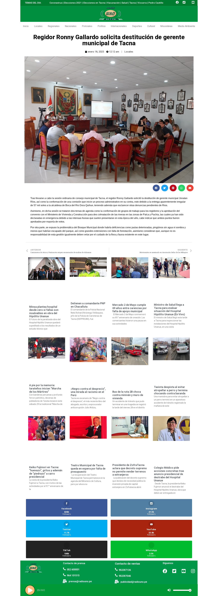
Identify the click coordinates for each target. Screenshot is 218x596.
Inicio (26, 26)
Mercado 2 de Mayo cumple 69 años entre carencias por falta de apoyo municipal (129, 308)
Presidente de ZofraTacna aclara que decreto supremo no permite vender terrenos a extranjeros (129, 469)
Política (101, 26)
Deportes (137, 26)
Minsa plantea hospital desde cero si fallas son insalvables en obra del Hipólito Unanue (43, 311)
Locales (38, 26)
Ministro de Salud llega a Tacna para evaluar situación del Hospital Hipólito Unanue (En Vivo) (169, 309)
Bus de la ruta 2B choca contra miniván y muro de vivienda (127, 395)
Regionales (53, 26)
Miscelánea (166, 26)
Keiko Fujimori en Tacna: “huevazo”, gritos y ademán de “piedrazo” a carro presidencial (45, 472)
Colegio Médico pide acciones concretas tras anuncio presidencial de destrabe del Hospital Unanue (169, 474)
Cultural (151, 26)
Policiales (87, 26)
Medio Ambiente (186, 26)
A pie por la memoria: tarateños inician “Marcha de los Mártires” (45, 388)
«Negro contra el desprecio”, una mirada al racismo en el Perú (88, 392)
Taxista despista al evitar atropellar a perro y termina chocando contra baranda (170, 390)
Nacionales (70, 26)
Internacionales (119, 26)
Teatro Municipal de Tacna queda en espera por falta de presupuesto (88, 468)
